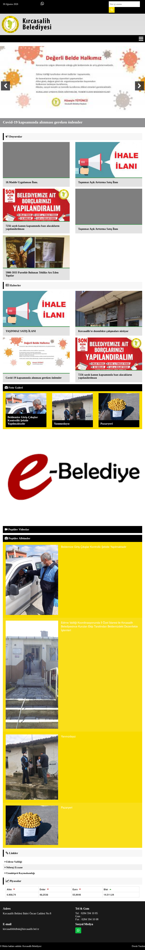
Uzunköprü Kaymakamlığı (20, 873)
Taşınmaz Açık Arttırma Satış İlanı (98, 182)
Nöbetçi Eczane (14, 867)
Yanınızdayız (62, 423)
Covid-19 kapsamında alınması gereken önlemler (34, 377)
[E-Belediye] (72, 477)
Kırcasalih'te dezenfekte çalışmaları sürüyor (103, 331)
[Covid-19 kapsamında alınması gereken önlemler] (72, 79)
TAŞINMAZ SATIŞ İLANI (21, 331)
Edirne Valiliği (14, 861)
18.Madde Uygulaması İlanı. (22, 182)
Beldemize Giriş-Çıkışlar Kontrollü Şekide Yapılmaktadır (23, 420)
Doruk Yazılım (138, 946)
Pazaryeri (106, 423)
